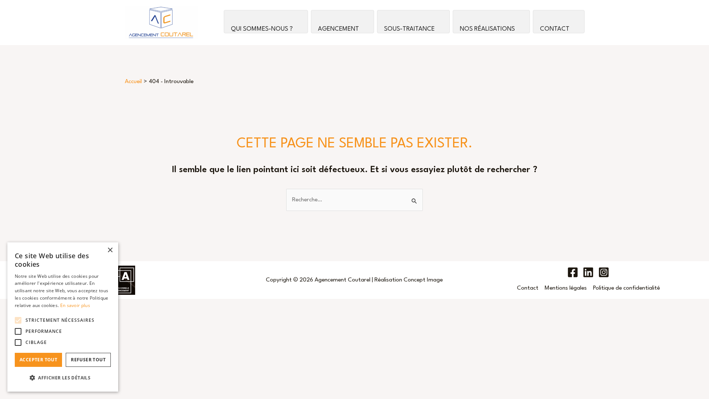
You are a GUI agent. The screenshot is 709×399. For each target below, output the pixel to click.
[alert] (62, 317)
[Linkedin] (588, 272)
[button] (63, 378)
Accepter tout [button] (38, 360)
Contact (554, 29)
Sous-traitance (409, 29)
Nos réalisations (487, 29)
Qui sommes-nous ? (262, 29)
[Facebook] (572, 272)
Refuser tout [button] (88, 360)
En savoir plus (75, 305)
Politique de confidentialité (626, 288)
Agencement (338, 29)
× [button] (110, 250)
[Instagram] (603, 272)
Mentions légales (566, 288)
